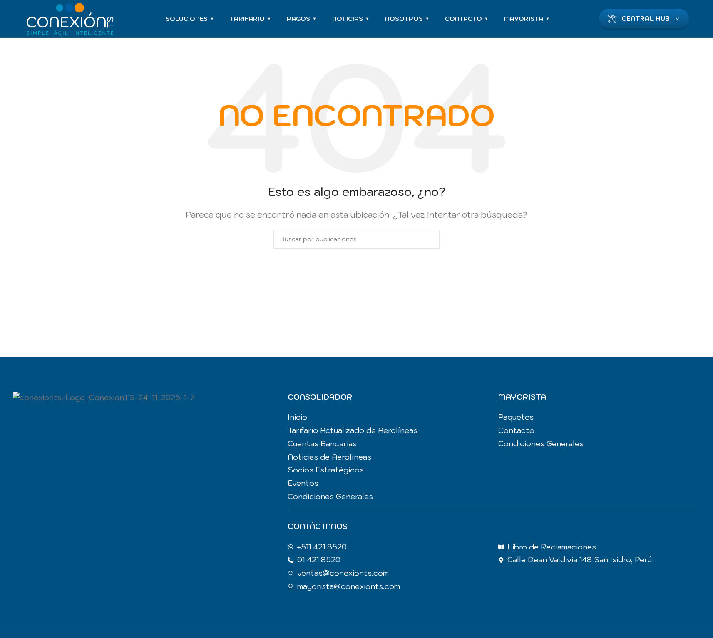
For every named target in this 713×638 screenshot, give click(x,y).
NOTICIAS (350, 18)
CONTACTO (466, 18)
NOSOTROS (406, 18)
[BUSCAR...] (430, 239)
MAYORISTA (526, 18)
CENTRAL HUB (645, 18)
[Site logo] (70, 17)
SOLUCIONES (189, 18)
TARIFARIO (250, 18)
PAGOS (301, 18)
